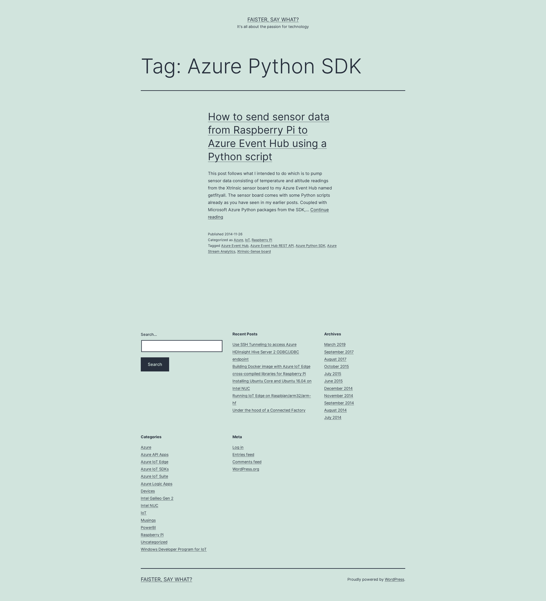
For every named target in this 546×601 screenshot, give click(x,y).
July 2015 (332, 373)
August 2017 (335, 359)
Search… (149, 334)
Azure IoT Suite (154, 476)
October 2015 (336, 366)
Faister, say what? (273, 19)
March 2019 (335, 344)
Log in (238, 447)
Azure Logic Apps (156, 484)
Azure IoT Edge (154, 462)
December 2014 (338, 388)
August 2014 (335, 410)
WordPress (394, 579)
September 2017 (339, 352)
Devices (148, 491)
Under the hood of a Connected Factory (268, 410)
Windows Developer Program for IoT (174, 549)
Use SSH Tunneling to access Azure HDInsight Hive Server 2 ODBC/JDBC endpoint (265, 351)
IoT (247, 240)
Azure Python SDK (310, 245)
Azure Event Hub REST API (272, 245)
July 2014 (332, 417)
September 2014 (339, 403)
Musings (148, 520)
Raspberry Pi (262, 240)
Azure (238, 240)
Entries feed (243, 454)
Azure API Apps (154, 454)
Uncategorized (154, 542)
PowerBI (148, 527)
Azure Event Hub (234, 245)
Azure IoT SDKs (155, 469)
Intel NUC (149, 505)
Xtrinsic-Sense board (254, 251)
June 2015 (333, 381)
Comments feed (246, 462)
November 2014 (338, 395)
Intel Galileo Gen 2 (157, 498)
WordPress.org (245, 469)
